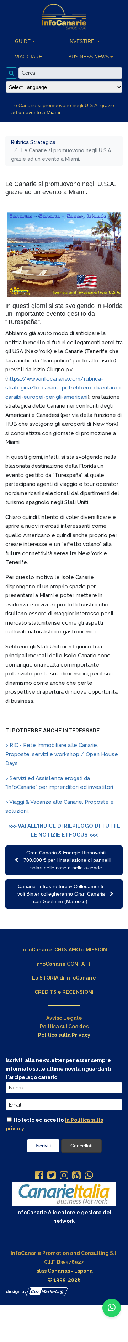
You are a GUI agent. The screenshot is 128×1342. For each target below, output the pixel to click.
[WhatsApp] (89, 1176)
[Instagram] (64, 1176)
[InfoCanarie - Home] (64, 17)
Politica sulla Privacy (64, 1035)
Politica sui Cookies (64, 1026)
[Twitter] (51, 1176)
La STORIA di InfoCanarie (64, 978)
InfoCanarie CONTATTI (64, 964)
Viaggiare (28, 56)
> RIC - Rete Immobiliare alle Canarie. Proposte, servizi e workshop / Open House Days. (61, 754)
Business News (88, 56)
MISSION (96, 950)
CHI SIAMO (67, 950)
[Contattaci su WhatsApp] (111, 1308)
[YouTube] (76, 1176)
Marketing (47, 1291)
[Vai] (11, 73)
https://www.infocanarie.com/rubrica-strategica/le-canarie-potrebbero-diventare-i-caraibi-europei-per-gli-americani (64, 388)
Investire (82, 41)
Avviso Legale (64, 1018)
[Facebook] (39, 1176)
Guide (23, 41)
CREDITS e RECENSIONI (64, 992)
